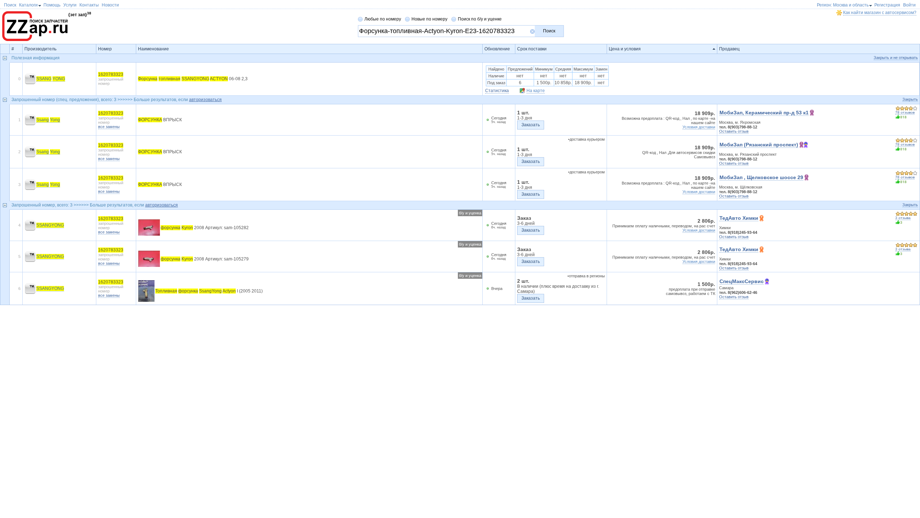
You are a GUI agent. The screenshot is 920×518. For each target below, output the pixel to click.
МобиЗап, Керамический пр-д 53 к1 (764, 112)
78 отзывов (905, 112)
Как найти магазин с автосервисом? (879, 12)
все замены (109, 126)
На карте (535, 90)
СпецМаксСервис (741, 281)
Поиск (549, 30)
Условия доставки (698, 127)
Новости (110, 5)
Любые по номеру (382, 19)
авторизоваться (205, 99)
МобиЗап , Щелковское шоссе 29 (761, 177)
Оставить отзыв (734, 131)
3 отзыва (903, 218)
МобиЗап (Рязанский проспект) (758, 144)
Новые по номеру (429, 19)
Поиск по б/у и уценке (480, 19)
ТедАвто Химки (738, 218)
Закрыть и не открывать (896, 57)
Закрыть (910, 99)
